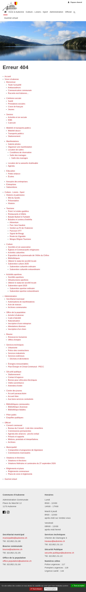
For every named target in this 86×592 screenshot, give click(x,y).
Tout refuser (37, 589)
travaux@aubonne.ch (55, 541)
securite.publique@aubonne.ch (59, 553)
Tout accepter (78, 586)
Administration (56, 12)
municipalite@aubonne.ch (15, 538)
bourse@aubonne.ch (12, 549)
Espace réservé (76, 2)
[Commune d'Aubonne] (11, 4)
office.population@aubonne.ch (17, 561)
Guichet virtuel (11, 18)
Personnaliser (50, 589)
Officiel (68, 12)
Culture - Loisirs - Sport (37, 12)
